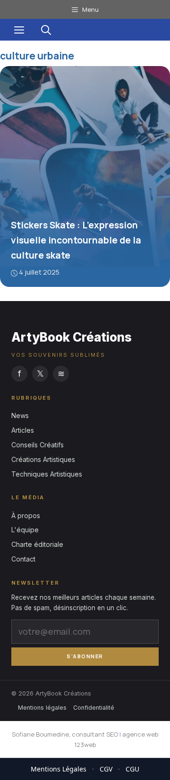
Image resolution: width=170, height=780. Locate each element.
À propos (25, 516)
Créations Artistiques (43, 459)
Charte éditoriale (37, 544)
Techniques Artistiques (46, 474)
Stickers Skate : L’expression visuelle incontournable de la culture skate (76, 240)
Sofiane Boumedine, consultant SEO (65, 734)
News (20, 415)
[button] (46, 30)
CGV (106, 768)
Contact (23, 559)
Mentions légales (42, 707)
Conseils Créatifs (37, 445)
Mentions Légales (58, 768)
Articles (22, 430)
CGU (132, 768)
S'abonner (85, 656)
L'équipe (25, 530)
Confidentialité (93, 707)
